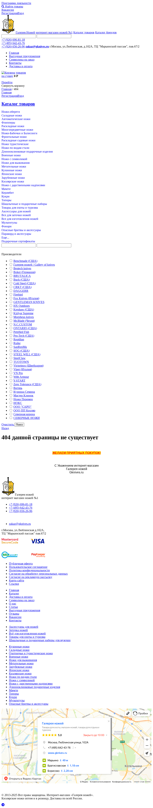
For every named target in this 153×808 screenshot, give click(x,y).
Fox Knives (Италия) (26, 298)
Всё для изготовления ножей (27, 633)
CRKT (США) (22, 287)
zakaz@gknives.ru (37, 46)
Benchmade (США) (25, 260)
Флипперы (8, 122)
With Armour (21, 376)
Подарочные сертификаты (18, 241)
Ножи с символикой (14, 159)
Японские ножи (11, 174)
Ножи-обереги (10, 111)
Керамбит (7, 192)
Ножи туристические (15, 144)
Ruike (17, 343)
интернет (54, 32)
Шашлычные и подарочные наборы (24, 203)
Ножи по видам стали (15, 147)
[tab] (76, 254)
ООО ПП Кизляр (24, 410)
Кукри (5, 196)
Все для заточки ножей (16, 215)
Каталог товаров (83, 32)
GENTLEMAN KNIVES (28, 302)
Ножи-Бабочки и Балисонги (19, 133)
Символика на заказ (21, 59)
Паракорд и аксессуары (16, 233)
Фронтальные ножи (14, 136)
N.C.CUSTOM (22, 324)
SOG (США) (21, 350)
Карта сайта (16, 580)
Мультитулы (9, 222)
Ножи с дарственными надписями (23, 185)
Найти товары (13, 6)
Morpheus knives (23, 317)
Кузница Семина (24, 391)
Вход (21, 13)
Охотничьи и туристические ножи (31, 653)
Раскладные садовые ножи (18, 140)
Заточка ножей (18, 630)
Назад (5, 428)
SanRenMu (20, 346)
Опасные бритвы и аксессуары (21, 230)
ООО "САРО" (22, 406)
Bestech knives (22, 268)
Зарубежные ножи (13, 177)
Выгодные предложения (24, 56)
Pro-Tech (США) (23, 335)
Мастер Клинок (23, 395)
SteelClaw (19, 358)
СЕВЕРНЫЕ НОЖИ (26, 418)
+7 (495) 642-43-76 (13, 43)
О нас (12, 603)
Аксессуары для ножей (16, 211)
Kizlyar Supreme (23, 313)
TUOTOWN (21, 361)
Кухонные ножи (11, 170)
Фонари (6, 226)
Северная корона (24, 414)
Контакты (15, 62)
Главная (14, 52)
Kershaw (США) (23, 309)
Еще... (5, 237)
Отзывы (14, 613)
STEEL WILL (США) (26, 354)
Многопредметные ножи (17, 129)
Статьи (13, 607)
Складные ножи (11, 115)
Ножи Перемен (23, 399)
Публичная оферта (21, 563)
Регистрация (9, 13)
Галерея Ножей (25, 32)
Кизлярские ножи (12, 181)
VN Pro (18, 373)
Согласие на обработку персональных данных (38, 573)
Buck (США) (21, 279)
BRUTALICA (22, 275)
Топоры (6, 200)
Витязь (17, 388)
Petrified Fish (21, 332)
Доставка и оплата (20, 66)
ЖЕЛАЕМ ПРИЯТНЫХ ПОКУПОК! (76, 452)
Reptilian (18, 339)
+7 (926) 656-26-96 (13, 46)
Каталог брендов (106, 32)
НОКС (17, 403)
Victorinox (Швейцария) (28, 365)
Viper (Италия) (22, 369)
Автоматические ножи (15, 119)
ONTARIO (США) (25, 328)
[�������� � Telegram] (76, 805)
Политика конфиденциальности (29, 570)
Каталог (14, 593)
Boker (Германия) (24, 272)
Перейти (7, 82)
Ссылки (14, 583)
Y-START (19, 380)
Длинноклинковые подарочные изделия (27, 151)
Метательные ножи (13, 166)
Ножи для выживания (15, 162)
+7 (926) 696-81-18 (13, 39)
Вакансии (7, 9)
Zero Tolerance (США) (27, 384)
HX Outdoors (21, 305)
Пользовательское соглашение (28, 567)
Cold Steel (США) (24, 283)
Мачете (6, 189)
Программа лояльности (16, 3)
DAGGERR (20, 290)
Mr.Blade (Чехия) (24, 320)
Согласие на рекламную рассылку (30, 577)
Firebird (18, 294)
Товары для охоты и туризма (19, 207)
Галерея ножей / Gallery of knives (34, 264)
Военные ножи (11, 155)
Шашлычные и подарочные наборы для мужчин (40, 640)
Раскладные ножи (12, 126)
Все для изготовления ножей (19, 218)
